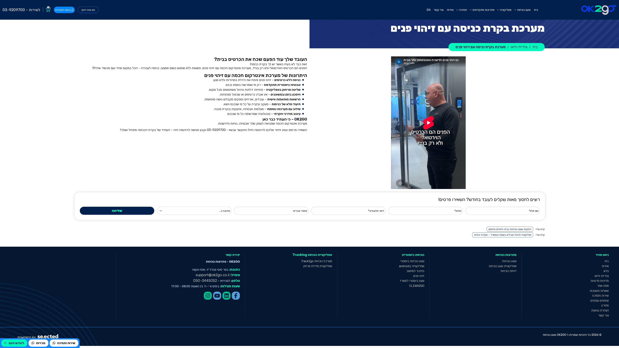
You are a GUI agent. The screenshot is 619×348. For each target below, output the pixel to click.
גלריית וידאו (601, 275)
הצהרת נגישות (600, 310)
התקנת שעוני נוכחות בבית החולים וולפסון (509, 229)
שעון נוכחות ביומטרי (412, 261)
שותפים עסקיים (599, 300)
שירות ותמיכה (600, 295)
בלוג (606, 270)
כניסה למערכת (63, 9)
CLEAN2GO (416, 285)
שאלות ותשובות (599, 290)
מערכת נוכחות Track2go (316, 261)
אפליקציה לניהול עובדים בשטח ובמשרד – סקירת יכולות (502, 234)
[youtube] (217, 296)
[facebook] (236, 296)
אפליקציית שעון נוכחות (502, 266)
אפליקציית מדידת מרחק (317, 266)
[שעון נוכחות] (598, 10)
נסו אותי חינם (88, 9)
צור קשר (603, 315)
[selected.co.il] (48, 336)
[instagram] (208, 296)
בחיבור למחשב (415, 270)
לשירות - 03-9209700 (21, 10)
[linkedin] (226, 296)
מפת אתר (603, 285)
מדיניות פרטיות (600, 280)
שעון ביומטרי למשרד (412, 280)
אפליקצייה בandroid (411, 266)
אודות (605, 266)
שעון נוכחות (509, 261)
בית (606, 261)
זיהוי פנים (418, 275)
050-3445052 (205, 280)
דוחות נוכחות (508, 270)
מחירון (605, 305)
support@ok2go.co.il (213, 275)
